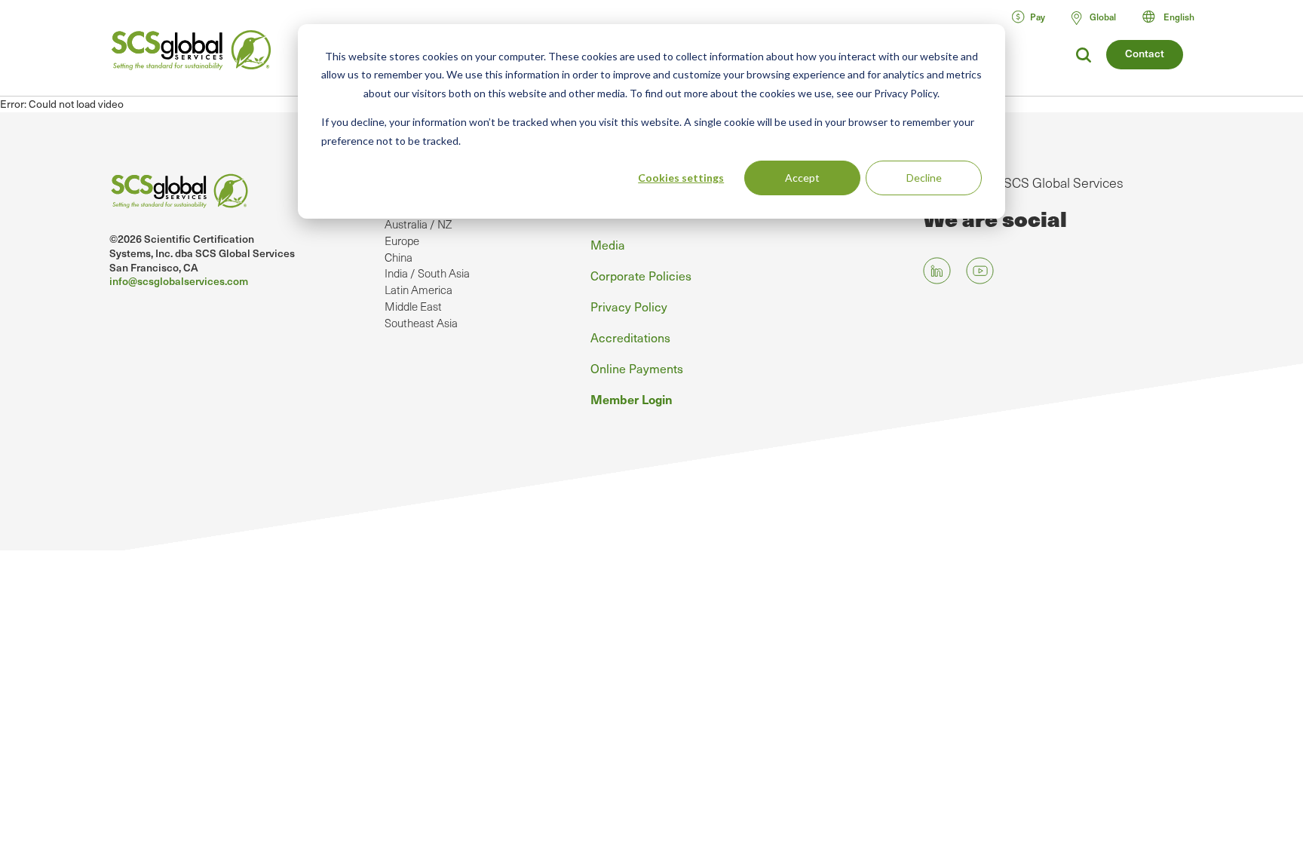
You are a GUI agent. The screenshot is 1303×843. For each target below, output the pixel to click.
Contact (1144, 53)
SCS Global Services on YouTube (980, 270)
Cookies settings (681, 177)
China (398, 257)
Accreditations (630, 337)
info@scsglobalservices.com (178, 281)
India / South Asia (427, 272)
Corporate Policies (640, 275)
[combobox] (1175, 16)
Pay (1037, 16)
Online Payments (636, 368)
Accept (802, 177)
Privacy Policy (628, 306)
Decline (924, 177)
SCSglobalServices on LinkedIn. (937, 270)
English (1179, 16)
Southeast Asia (421, 322)
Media (607, 244)
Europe (402, 240)
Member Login (631, 399)
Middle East (413, 306)
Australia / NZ (418, 223)
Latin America (418, 289)
